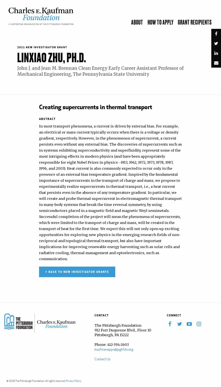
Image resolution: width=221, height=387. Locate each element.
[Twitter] (216, 44)
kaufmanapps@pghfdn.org (114, 349)
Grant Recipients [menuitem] (195, 22)
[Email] (216, 64)
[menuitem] (216, 25)
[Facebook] (216, 35)
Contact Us (102, 359)
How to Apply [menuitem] (161, 22)
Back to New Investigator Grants (79, 272)
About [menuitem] (137, 22)
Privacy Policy (73, 381)
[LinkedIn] (216, 54)
